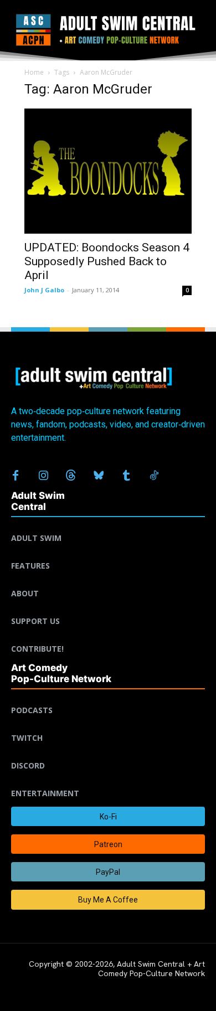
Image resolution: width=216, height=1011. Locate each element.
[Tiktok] (154, 476)
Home (34, 72)
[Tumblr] (126, 476)
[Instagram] (43, 476)
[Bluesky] (99, 476)
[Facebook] (15, 476)
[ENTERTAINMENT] (108, 780)
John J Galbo (44, 290)
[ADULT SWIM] (108, 525)
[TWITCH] (108, 725)
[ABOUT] (108, 580)
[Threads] (71, 476)
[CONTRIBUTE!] (108, 636)
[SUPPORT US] (108, 608)
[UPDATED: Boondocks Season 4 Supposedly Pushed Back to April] (108, 171)
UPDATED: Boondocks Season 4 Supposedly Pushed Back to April (106, 261)
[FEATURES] (108, 552)
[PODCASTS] (108, 697)
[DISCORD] (108, 752)
